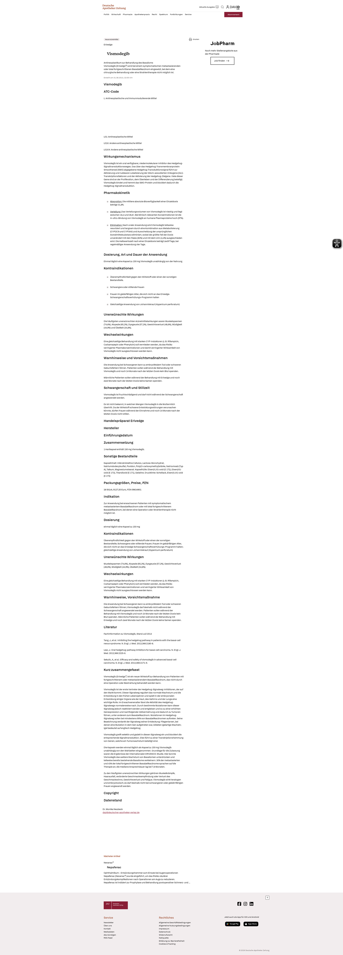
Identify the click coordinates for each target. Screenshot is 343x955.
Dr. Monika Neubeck (113, 809)
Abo (233, 14)
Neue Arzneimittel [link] (111, 39)
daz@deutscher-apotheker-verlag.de (121, 812)
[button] (114, 7)
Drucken (196, 39)
